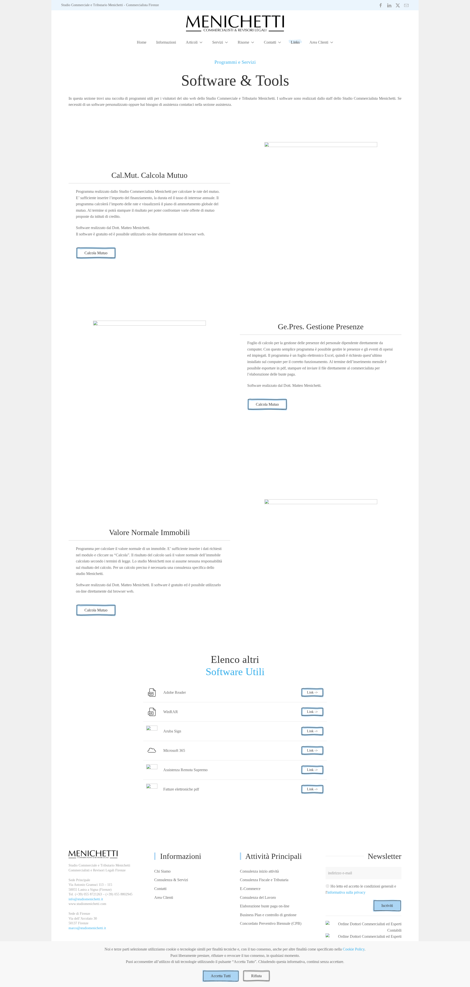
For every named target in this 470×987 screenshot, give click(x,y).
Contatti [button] (270, 42)
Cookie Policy (353, 949)
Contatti (160, 889)
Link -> (312, 692)
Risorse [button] (243, 42)
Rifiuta (256, 976)
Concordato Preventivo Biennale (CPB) (270, 923)
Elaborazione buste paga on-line (264, 906)
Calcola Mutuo (95, 253)
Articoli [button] (192, 42)
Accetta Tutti (221, 976)
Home (141, 42)
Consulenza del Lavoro (258, 897)
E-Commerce (250, 889)
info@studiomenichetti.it (86, 899)
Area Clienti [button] (318, 42)
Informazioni (166, 42)
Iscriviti (387, 905)
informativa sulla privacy (346, 892)
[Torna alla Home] (235, 23)
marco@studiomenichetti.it (87, 928)
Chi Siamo (162, 871)
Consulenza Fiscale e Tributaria (264, 880)
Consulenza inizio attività (259, 871)
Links (295, 42)
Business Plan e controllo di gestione (268, 915)
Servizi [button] (217, 42)
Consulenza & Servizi (171, 880)
